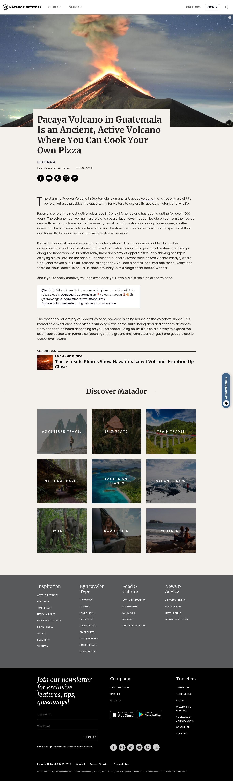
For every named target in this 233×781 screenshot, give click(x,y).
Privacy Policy (137, 413)
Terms (121, 413)
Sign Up (150, 405)
